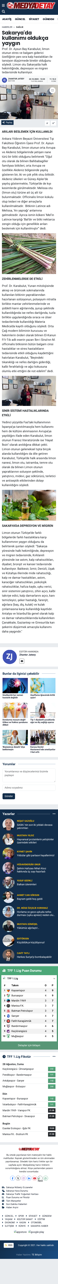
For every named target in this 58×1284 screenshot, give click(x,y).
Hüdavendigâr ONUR (28, 864)
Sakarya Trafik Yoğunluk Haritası (22, 1194)
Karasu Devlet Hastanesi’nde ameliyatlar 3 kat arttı (42, 749)
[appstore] (20, 1232)
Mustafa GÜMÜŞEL (27, 924)
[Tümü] (54, 813)
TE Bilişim (37, 1254)
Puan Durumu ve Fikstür (18, 1197)
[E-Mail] (21, 661)
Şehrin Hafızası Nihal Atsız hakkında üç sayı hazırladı (31, 870)
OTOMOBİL (36, 1222)
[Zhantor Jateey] (10, 656)
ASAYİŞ (6, 19)
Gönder (9, 796)
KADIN (22, 1222)
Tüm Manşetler (13, 1200)
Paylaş (9, 122)
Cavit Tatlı (23, 953)
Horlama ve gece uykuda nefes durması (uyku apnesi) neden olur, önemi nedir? (35, 913)
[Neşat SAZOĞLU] (8, 824)
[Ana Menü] (3, 5)
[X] (18, 1178)
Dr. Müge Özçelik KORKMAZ (32, 908)
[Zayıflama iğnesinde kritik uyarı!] (43, 685)
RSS (10, 1245)
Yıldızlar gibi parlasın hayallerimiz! (35, 855)
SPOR (21, 1216)
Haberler (7, 27)
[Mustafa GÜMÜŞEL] (8, 925)
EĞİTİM (41, 1219)
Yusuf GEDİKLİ (24, 880)
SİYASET (34, 19)
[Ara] (3, 11)
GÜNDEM (48, 19)
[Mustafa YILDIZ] (8, 838)
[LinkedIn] (29, 1178)
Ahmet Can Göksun (28, 895)
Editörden (23, 938)
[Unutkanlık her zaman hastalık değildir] (15, 685)
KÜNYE (22, 1226)
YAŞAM (8, 1219)
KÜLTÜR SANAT (25, 1219)
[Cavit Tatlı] (8, 954)
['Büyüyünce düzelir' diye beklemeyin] (15, 737)
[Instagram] (23, 1178)
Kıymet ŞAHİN (24, 851)
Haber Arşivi (12, 1207)
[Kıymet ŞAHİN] (8, 853)
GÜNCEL (20, 19)
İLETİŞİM (9, 1226)
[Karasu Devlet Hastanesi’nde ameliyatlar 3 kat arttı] (43, 737)
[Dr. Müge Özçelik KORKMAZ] (8, 911)
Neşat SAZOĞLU (25, 821)
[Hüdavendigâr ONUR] (8, 867)
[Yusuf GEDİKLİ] (8, 882)
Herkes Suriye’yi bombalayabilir (34, 956)
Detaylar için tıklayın (29, 1045)
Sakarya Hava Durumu (17, 1190)
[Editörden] (8, 940)
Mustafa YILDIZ (25, 835)
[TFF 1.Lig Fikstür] (54, 1056)
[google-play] (36, 1232)
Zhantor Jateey (27, 654)
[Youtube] (34, 1178)
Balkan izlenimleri (26, 884)
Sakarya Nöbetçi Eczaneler (19, 1187)
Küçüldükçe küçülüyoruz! (31, 942)
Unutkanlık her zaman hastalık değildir (13, 696)
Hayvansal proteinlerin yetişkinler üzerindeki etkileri (35, 841)
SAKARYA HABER (39, 1226)
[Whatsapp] (45, 1178)
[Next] (40, 1178)
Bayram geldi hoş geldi (30, 898)
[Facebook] (12, 1178)
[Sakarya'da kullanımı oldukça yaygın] (29, 102)
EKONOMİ (10, 1222)
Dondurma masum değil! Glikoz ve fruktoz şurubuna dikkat (15, 722)
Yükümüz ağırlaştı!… (28, 927)
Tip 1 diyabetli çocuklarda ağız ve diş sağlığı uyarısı (42, 721)
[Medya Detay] (31, 5)
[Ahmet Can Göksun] (8, 896)
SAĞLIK (19, 27)
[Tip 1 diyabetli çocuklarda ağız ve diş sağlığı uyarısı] (43, 710)
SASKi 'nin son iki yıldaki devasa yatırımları (34, 826)
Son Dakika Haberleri (16, 1204)
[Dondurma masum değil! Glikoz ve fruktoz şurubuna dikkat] (15, 710)
